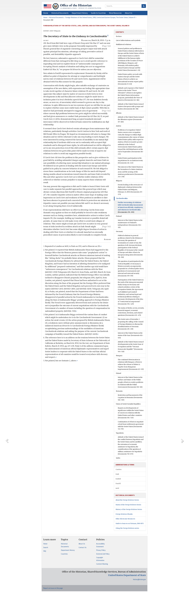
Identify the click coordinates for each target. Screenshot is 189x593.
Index (118, 458)
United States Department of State (127, 575)
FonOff (118, 483)
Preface (119, 36)
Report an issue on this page (53, 588)
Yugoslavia (120, 433)
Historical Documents (65, 545)
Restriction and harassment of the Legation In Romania (130, 397)
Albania (118, 113)
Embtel (118, 479)
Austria (118, 126)
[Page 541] (106, 46)
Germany (119, 231)
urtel (117, 488)
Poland (118, 373)
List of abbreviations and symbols (128, 40)
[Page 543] (106, 227)
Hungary (119, 356)
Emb (117, 474)
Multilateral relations (123, 44)
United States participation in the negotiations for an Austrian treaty (130, 160)
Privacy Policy (101, 550)
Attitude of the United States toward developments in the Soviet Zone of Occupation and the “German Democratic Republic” (131, 346)
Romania (119, 391)
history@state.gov (139, 579)
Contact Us (82, 547)
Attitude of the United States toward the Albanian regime (131, 119)
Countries (64, 554)
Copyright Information (100, 558)
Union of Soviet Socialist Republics (128, 404)
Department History (68, 550)
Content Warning (102, 564)
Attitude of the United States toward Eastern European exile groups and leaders (131, 106)
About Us (82, 544)
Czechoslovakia (122, 198)
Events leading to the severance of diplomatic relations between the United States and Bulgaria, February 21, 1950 (130, 189)
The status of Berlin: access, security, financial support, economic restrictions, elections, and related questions (131, 311)
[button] (60, 13)
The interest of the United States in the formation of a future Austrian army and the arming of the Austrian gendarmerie (130, 172)
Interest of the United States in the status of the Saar (130, 335)
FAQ (44, 551)
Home (45, 544)
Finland (119, 216)
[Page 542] (106, 111)
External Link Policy (102, 554)
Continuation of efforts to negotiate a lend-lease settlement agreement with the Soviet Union (131, 425)
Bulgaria (119, 181)
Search (45, 547)
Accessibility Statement (100, 545)
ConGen (118, 469)
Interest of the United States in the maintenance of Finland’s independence (130, 223)
